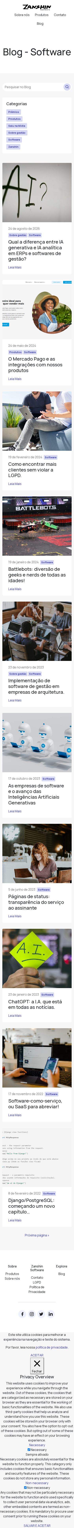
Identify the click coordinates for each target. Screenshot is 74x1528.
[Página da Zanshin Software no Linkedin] (51, 1314)
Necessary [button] (37, 1445)
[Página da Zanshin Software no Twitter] (41, 1314)
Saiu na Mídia (16, 126)
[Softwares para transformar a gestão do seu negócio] (37, 7)
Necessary (39, 1450)
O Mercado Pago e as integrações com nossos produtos (35, 364)
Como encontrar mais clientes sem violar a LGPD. (32, 470)
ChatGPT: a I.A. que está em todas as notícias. (35, 1004)
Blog (40, 23)
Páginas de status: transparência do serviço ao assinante (36, 902)
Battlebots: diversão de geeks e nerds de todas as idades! (37, 575)
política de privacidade (52, 1347)
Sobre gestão (16, 132)
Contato (60, 15)
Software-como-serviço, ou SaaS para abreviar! (35, 1103)
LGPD (37, 1282)
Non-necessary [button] (37, 1483)
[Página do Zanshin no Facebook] (22, 1314)
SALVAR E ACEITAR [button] (37, 1525)
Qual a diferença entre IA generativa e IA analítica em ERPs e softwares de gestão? (35, 250)
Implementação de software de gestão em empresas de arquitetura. (36, 686)
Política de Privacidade (37, 1289)
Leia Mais (15, 267)
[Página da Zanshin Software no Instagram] (32, 1314)
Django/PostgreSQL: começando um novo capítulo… (31, 1206)
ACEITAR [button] (37, 1355)
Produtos (42, 15)
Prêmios (13, 112)
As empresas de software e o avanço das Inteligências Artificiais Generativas (36, 794)
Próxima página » (37, 1235)
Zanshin (13, 146)
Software (14, 139)
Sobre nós (22, 15)
